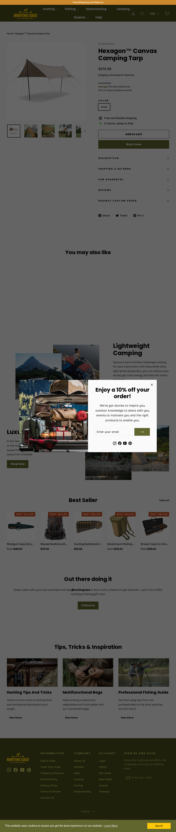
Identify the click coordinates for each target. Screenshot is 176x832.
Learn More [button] (111, 825)
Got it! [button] (159, 825)
